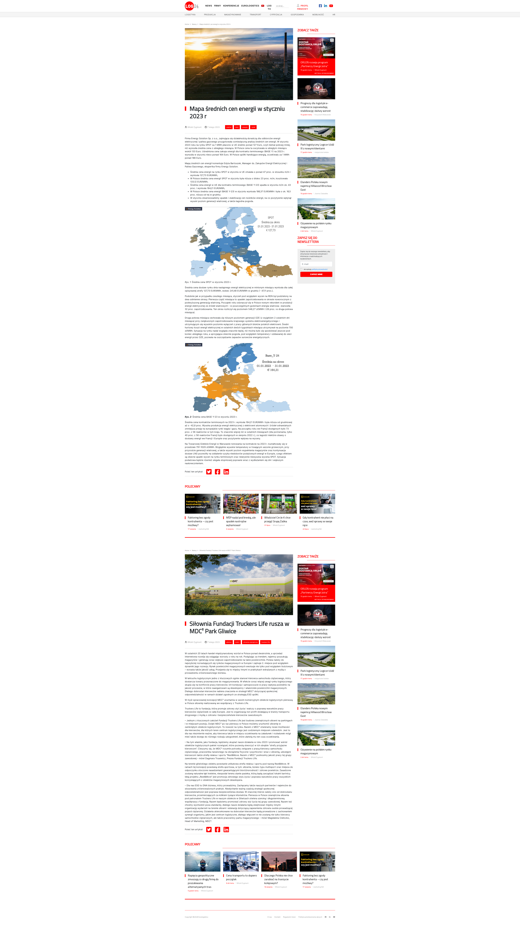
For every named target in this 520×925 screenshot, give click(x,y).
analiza (228, 127)
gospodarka (297, 14)
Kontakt (277, 917)
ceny (236, 127)
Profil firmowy (302, 7)
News (208, 5)
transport (255, 14)
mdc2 (237, 642)
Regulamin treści (289, 917)
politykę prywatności (320, 269)
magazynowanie (232, 14)
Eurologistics (250, 5)
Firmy (217, 5)
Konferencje (231, 5)
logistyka (190, 14)
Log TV (269, 7)
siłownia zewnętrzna (250, 642)
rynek (253, 127)
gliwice (228, 642)
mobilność (318, 14)
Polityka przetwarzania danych (310, 917)
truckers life (265, 642)
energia (245, 127)
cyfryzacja (276, 14)
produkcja (210, 14)
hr (334, 14)
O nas (269, 917)
